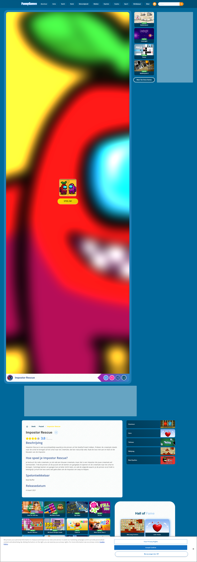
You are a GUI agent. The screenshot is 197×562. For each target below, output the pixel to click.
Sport (126, 4)
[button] (154, 4)
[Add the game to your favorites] (56, 432)
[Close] (193, 548)
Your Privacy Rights (151, 542)
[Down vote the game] (111, 377)
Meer (148, 4)
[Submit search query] (182, 4)
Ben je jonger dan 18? (151, 554)
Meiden (96, 4)
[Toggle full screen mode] (123, 377)
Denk (72, 4)
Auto (54, 4)
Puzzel (41, 426)
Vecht (63, 4)
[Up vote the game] (106, 377)
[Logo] (29, 4)
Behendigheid (83, 4)
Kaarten (106, 4)
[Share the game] (118, 377)
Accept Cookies (150, 547)
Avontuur (44, 4)
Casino (116, 4)
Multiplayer (137, 4)
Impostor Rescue (53, 426)
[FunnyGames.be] (27, 426)
